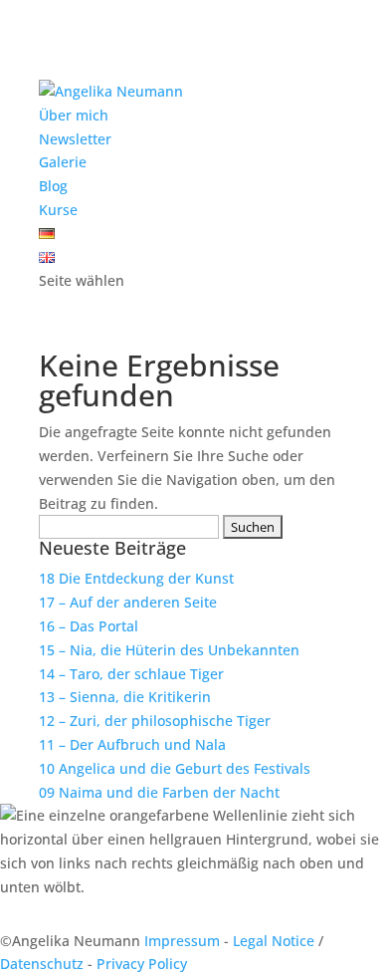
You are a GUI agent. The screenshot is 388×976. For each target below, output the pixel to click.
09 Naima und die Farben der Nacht (159, 792)
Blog (53, 185)
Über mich (73, 115)
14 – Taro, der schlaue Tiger (131, 673)
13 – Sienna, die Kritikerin (125, 696)
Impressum (182, 940)
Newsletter (75, 138)
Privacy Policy (142, 963)
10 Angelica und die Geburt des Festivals (174, 768)
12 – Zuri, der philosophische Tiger (155, 720)
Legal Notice (273, 940)
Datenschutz (42, 963)
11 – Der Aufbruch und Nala (132, 744)
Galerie (63, 161)
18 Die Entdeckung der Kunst (136, 578)
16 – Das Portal (88, 625)
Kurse (58, 209)
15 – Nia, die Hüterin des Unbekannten (169, 649)
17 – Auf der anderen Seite (128, 602)
